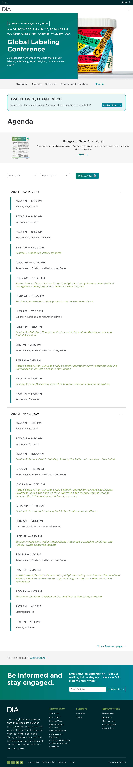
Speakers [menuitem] (51, 84)
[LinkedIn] (13, 762)
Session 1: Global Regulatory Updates (38, 253)
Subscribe (115, 689)
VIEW (81, 154)
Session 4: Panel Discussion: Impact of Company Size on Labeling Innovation (63, 384)
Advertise (80, 714)
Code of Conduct (57, 731)
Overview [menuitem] (21, 84)
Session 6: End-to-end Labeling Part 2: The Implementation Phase (56, 511)
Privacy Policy (48, 762)
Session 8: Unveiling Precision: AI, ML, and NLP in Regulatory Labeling (59, 596)
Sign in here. (38, 657)
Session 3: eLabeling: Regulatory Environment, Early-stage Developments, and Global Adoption (64, 334)
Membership (108, 714)
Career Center (109, 725)
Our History (55, 717)
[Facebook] (8, 762)
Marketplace (108, 728)
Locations (54, 747)
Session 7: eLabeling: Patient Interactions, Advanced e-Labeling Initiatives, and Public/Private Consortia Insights (64, 543)
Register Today (110, 105)
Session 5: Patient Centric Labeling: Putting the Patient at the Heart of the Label (65, 459)
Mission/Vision (56, 721)
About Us (53, 714)
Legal (72, 762)
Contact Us (33, 762)
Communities (108, 721)
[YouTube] (21, 762)
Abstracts (107, 717)
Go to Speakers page (109, 646)
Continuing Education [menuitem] (74, 84)
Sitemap (62, 762)
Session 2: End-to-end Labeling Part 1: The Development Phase (54, 301)
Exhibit (79, 717)
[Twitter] (17, 762)
